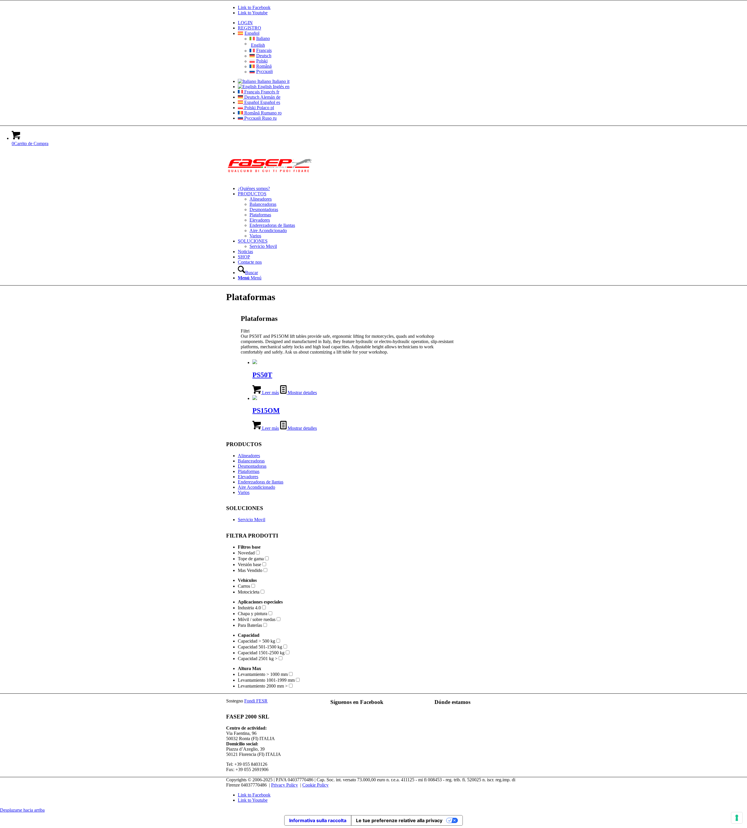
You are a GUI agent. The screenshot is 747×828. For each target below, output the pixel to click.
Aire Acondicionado (256, 487)
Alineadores (249, 455)
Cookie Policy (315, 784)
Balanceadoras (251, 460)
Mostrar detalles (302, 392)
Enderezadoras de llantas (260, 481)
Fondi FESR (256, 700)
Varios (243, 492)
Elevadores (248, 476)
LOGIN (245, 22)
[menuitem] (379, 22)
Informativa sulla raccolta (317, 820)
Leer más (270, 392)
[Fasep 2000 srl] (270, 178)
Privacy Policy (284, 784)
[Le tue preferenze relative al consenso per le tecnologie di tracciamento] (736, 817)
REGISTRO (249, 27)
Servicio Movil (251, 519)
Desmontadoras (252, 466)
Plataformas (248, 471)
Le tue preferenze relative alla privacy (399, 820)
